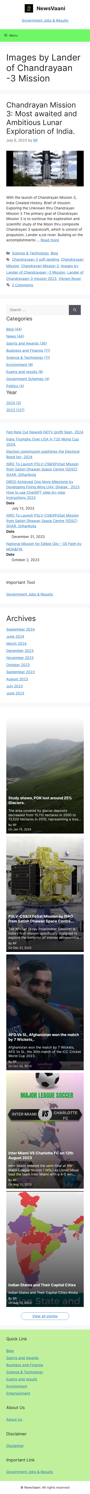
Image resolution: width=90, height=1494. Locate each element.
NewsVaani (51, 8)
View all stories (45, 1316)
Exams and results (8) (24, 372)
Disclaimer (15, 1446)
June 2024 (15, 636)
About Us (14, 1419)
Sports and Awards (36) (26, 343)
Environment (16, 1386)
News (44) (15, 336)
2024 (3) (13, 403)
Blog (54, 253)
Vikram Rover (70, 279)
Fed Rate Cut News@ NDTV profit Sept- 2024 (44, 432)
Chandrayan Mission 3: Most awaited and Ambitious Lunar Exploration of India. (41, 117)
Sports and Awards (22, 1358)
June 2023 (15, 693)
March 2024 (16, 643)
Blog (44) (14, 329)
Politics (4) (15, 386)
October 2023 (18, 665)
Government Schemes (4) (27, 379)
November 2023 (20, 658)
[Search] (75, 310)
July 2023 (14, 686)
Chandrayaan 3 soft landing (35, 259)
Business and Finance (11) (28, 350)
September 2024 (20, 629)
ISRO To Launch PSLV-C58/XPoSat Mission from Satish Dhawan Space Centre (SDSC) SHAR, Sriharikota (42, 469)
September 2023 (20, 672)
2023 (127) (15, 410)
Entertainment (18, 1393)
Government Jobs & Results (45, 20)
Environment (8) (19, 365)
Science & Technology (30, 253)
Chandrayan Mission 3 (40, 266)
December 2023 (19, 651)
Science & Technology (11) (28, 357)
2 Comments (22, 285)
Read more (50, 240)
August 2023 (17, 679)
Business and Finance (24, 1365)
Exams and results (21, 1379)
